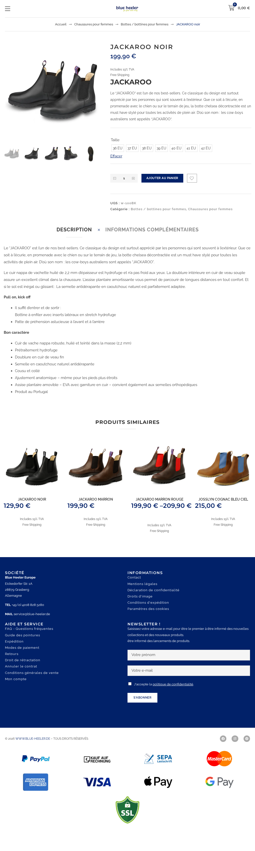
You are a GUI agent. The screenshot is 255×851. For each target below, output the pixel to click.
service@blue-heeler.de (32, 621)
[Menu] (7, 9)
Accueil (60, 24)
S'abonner (142, 704)
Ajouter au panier (162, 185)
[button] (90, 55)
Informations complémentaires (152, 237)
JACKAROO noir (32, 506)
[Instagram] (235, 745)
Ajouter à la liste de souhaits (192, 185)
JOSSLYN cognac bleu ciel (223, 506)
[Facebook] (223, 745)
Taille (115, 140)
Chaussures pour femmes (93, 24)
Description (74, 237)
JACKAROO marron (95, 506)
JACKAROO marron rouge (159, 506)
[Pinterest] (247, 745)
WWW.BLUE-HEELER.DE (33, 745)
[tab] (74, 236)
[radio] (117, 155)
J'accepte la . (164, 691)
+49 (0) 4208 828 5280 (28, 612)
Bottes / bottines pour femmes (144, 24)
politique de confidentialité (173, 691)
